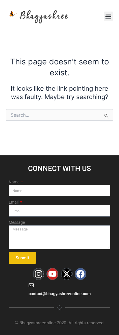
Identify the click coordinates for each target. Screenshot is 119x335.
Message (17, 222)
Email (14, 202)
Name (14, 182)
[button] (108, 16)
